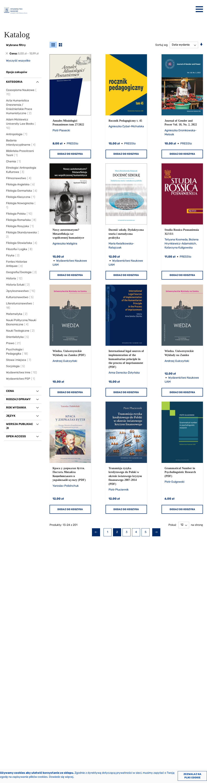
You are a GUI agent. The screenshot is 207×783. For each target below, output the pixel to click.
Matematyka (17, 314)
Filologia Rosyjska (20, 226)
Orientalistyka (17, 337)
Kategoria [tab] (14, 82)
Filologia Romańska (21, 220)
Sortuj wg (161, 44)
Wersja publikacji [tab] (19, 426)
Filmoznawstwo (19, 178)
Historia (14, 278)
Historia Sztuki (18, 284)
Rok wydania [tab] (16, 407)
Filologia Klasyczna (21, 197)
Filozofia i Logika (19, 249)
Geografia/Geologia (21, 272)
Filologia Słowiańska (22, 243)
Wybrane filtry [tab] (16, 45)
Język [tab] (10, 416)
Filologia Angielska (20, 184)
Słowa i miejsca (19, 360)
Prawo (13, 343)
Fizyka (13, 255)
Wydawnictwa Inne (21, 372)
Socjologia (15, 366)
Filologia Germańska (22, 190)
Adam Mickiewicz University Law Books (20, 124)
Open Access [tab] (16, 436)
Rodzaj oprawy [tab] (18, 399)
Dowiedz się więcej (61, 777)
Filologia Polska (19, 213)
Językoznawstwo (21, 291)
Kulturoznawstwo (20, 297)
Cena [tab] (10, 391)
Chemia (13, 161)
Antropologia (17, 134)
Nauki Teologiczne (20, 330)
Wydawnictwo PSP (20, 378)
